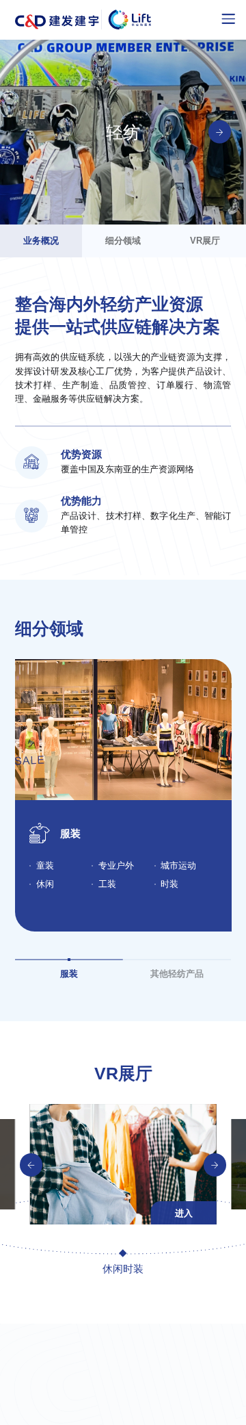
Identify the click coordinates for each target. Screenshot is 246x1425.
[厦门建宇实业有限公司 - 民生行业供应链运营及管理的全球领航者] (83, 19)
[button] (31, 1164)
